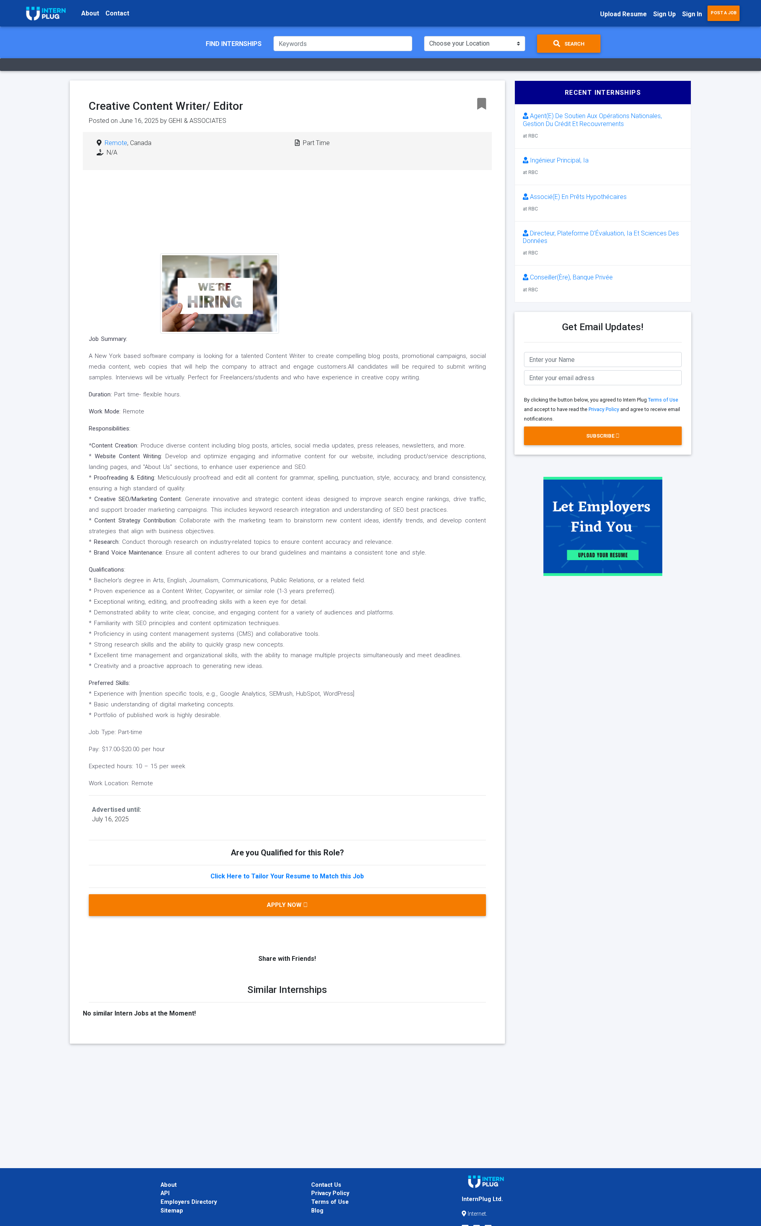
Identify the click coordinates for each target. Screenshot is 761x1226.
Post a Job (723, 12)
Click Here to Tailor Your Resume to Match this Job (287, 876)
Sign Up (664, 14)
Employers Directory (189, 1202)
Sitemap (172, 1210)
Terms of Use (663, 400)
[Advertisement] (348, 239)
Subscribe (601, 436)
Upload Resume (623, 14)
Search (574, 44)
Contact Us (326, 1185)
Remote (116, 143)
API (165, 1193)
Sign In (692, 14)
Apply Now (285, 905)
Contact (117, 13)
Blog (317, 1210)
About (90, 13)
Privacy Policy (604, 409)
